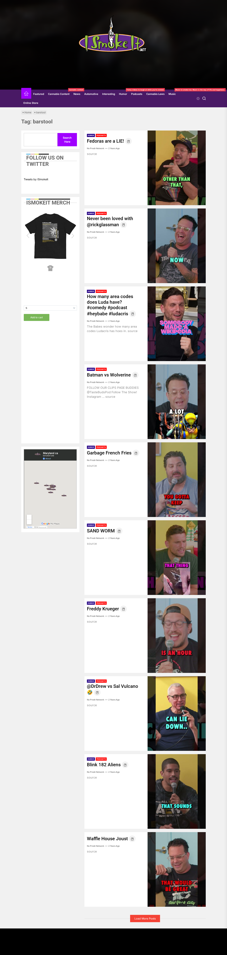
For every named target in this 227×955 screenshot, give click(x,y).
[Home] (26, 94)
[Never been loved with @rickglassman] (177, 245)
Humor (124, 93)
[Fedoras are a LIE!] (177, 168)
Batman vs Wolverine (109, 375)
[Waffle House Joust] (177, 869)
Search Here (67, 139)
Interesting (108, 94)
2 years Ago (114, 148)
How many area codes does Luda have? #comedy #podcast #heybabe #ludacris (110, 305)
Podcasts (136, 94)
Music (173, 93)
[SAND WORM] (177, 557)
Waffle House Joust (107, 838)
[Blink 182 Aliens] (177, 791)
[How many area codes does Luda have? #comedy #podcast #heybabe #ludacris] (177, 323)
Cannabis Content (59, 93)
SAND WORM (101, 531)
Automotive (91, 94)
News (76, 94)
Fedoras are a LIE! (105, 141)
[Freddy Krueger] (177, 635)
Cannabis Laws (155, 94)
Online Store (30, 102)
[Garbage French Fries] (177, 479)
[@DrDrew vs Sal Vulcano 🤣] (177, 713)
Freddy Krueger (103, 609)
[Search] (204, 98)
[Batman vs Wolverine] (177, 401)
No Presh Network (95, 148)
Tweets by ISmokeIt (36, 179)
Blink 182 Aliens (104, 764)
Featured (38, 94)
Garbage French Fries (109, 453)
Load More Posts (145, 918)
